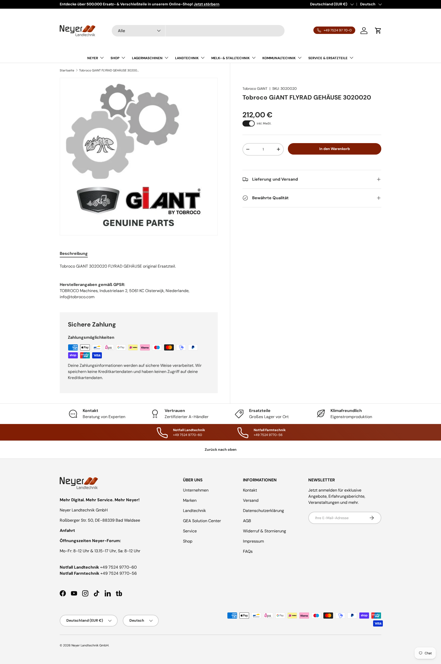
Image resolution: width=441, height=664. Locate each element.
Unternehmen (196, 490)
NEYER (92, 58)
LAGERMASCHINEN (147, 58)
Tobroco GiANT (254, 88)
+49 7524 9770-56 (118, 573)
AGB (247, 520)
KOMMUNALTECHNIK (279, 58)
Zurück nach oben (221, 449)
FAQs (248, 551)
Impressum (253, 541)
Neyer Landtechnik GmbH (89, 645)
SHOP (115, 58)
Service (190, 531)
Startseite (67, 70)
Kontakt (250, 490)
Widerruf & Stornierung (264, 531)
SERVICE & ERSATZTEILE (328, 58)
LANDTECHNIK (187, 58)
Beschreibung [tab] (74, 253)
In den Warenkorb (334, 148)
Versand (251, 500)
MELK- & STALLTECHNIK (230, 58)
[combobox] (198, 30)
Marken (190, 500)
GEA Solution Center (202, 520)
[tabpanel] (139, 266)
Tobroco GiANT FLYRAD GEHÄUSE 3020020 (109, 70)
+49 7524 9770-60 (118, 567)
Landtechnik (194, 510)
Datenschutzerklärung (263, 510)
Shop (187, 541)
